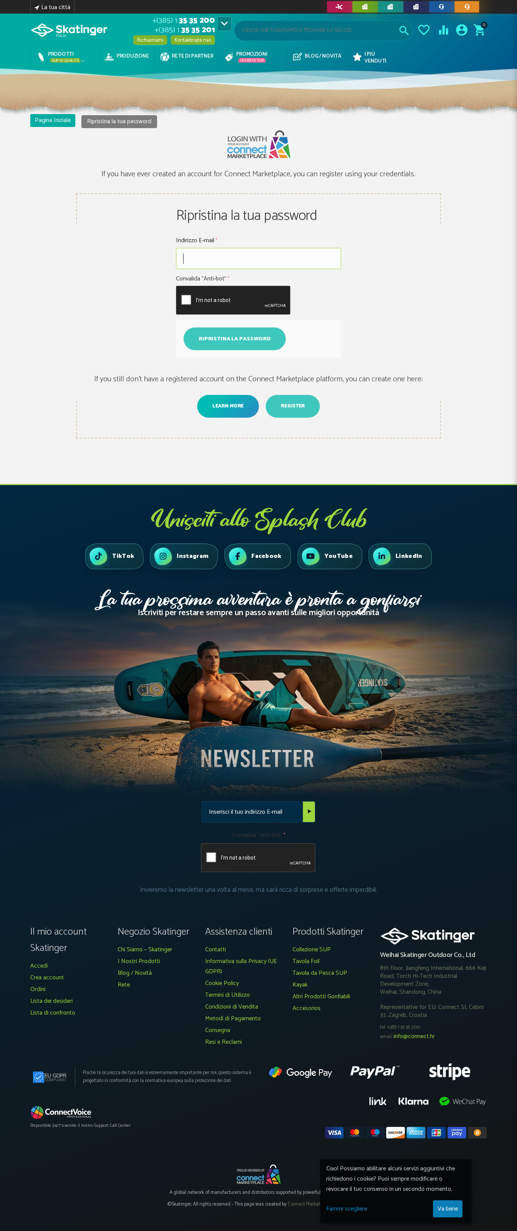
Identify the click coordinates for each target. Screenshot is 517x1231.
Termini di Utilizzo (227, 995)
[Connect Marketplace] (258, 1174)
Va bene (448, 1209)
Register (293, 406)
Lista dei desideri (51, 1001)
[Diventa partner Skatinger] (340, 7)
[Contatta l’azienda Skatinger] (442, 7)
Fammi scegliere (346, 1209)
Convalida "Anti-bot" (201, 279)
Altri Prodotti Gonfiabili (321, 996)
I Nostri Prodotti (139, 961)
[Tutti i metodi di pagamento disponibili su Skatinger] (365, 7)
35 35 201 (184, 30)
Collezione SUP (312, 949)
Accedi (39, 966)
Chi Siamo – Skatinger (145, 949)
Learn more (228, 406)
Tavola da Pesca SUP (320, 973)
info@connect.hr (414, 1036)
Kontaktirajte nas (192, 40)
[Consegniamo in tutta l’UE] (391, 7)
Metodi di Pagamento (233, 1018)
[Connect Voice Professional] (61, 1112)
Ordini (37, 989)
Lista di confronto (52, 1013)
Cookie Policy (222, 983)
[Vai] (309, 812)
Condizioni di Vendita (231, 1007)
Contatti (215, 949)
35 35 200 (183, 20)
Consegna (217, 1030)
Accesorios (307, 1008)
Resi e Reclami (223, 1042)
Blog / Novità (135, 973)
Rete (124, 985)
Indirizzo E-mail (195, 240)
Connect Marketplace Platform (319, 1204)
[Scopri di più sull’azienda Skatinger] (416, 7)
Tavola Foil (306, 961)
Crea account (47, 978)
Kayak (300, 985)
